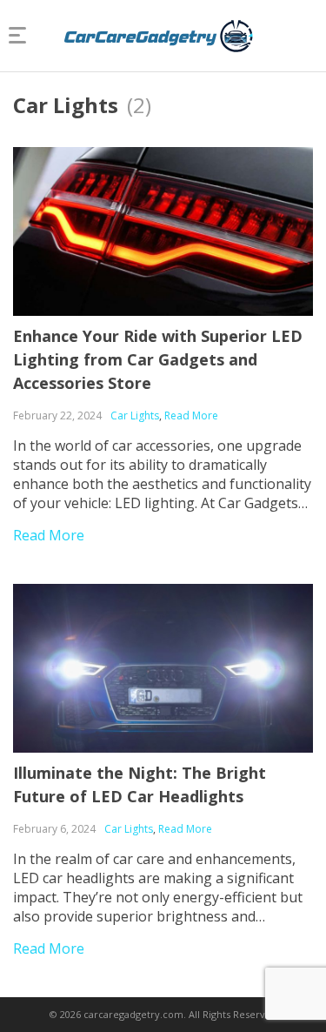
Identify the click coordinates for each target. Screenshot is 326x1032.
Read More (191, 415)
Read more (48, 535)
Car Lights (134, 415)
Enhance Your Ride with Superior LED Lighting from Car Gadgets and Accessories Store (158, 359)
